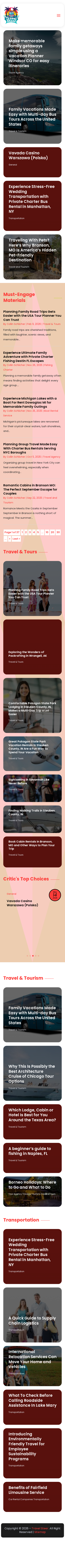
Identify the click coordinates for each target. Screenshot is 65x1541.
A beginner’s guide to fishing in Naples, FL (29, 1151)
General (13, 164)
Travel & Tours (51, 324)
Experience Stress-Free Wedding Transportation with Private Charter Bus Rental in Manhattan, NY (32, 199)
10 (47, 532)
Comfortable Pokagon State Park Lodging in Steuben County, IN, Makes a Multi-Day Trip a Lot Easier (32, 708)
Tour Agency (15, 1193)
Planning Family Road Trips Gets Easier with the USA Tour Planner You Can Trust (32, 315)
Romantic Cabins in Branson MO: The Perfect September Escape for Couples (30, 489)
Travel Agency (16, 72)
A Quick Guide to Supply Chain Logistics (32, 1320)
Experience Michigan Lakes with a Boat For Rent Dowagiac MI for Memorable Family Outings (30, 402)
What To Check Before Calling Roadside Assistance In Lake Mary (32, 1400)
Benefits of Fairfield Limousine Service (27, 1490)
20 (52, 532)
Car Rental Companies (20, 1499)
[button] (27, 956)
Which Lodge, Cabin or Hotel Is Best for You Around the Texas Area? (32, 1115)
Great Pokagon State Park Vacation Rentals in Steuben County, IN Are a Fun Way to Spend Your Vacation (28, 747)
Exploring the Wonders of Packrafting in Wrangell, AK (27, 654)
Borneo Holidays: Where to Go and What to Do (32, 1185)
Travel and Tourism (19, 266)
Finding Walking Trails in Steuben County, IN (31, 812)
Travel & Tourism (17, 131)
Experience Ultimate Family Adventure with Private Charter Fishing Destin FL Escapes (28, 356)
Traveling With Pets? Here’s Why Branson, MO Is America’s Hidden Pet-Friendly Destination (32, 250)
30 (58, 532)
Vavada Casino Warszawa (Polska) (28, 155)
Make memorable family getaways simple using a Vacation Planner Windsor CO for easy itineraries (29, 53)
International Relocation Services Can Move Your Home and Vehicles (32, 1359)
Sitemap (40, 1532)
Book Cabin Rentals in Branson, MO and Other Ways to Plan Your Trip (31, 845)
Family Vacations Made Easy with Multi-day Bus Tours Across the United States (32, 117)
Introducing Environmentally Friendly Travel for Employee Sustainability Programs (26, 1446)
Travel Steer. (40, 1528)
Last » (16, 538)
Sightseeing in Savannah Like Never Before (28, 781)
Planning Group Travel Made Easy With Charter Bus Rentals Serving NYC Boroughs (30, 448)
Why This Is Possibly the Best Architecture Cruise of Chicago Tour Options (31, 1074)
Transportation (16, 218)
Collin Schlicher (16, 324)
